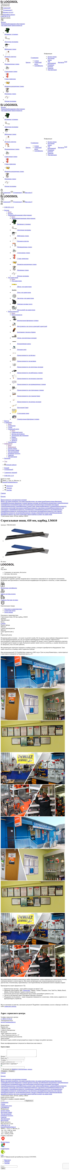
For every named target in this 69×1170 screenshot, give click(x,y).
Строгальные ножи (21, 508)
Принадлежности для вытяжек (13, 513)
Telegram (9, 488)
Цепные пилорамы (11, 504)
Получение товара (6, 1112)
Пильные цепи (32, 504)
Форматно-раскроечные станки (51, 503)
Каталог (10, 213)
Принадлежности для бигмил (14, 511)
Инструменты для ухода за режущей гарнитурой (19, 514)
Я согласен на (17, 1069)
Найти (3, 1168)
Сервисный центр (17, 432)
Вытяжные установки (49, 506)
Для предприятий (6, 1114)
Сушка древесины (36, 506)
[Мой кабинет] (2, 190)
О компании (4, 1102)
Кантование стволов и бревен (32, 513)
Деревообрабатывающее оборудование (23, 218)
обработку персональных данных (22, 1069)
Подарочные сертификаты (9, 588)
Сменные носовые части (34, 503)
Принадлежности (17, 315)
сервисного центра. (10, 1006)
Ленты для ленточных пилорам (33, 511)
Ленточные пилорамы (44, 504)
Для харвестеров (17, 281)
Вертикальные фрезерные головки (16, 503)
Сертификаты (5, 1107)
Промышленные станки (12, 506)
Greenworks (26, 990)
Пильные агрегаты (22, 504)
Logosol (3, 623)
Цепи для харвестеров (22, 501)
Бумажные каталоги (7, 1115)
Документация (5, 1119)
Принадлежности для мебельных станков (26, 509)
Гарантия (3, 1117)
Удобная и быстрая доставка (9, 600)
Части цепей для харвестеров (43, 514)
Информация (12, 447)
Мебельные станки (25, 506)
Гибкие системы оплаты (8, 594)
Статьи (3, 1104)
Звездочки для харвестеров (37, 501)
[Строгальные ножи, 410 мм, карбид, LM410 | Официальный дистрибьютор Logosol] (26, 541)
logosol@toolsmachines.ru (10, 482)
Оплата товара (5, 1110)
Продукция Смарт (47, 513)
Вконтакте (9, 486)
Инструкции (4, 1120)
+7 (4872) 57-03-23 (6, 1019)
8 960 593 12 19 (5, 16)
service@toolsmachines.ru (8, 1022)
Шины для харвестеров (8, 501)
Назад (10, 212)
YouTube (9, 490)
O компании (11, 425)
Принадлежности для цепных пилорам (39, 508)
